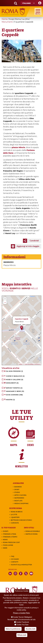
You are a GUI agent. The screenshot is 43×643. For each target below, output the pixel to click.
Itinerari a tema (9, 534)
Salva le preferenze (13, 629)
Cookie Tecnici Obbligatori (22, 617)
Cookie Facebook (22, 622)
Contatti (14, 562)
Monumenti (7, 22)
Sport (16, 489)
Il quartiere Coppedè (21, 319)
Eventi (5, 531)
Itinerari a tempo (10, 537)
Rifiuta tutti (21, 635)
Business (18, 487)
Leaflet (20, 364)
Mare (5, 548)
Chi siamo (15, 559)
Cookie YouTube (22, 624)
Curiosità (15, 523)
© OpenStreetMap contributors (32, 364)
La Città (14, 514)
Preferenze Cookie (21, 591)
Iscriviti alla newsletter (21, 565)
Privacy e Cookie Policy (21, 613)
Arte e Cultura (20, 495)
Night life (18, 501)
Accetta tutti (30, 629)
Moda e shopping (21, 503)
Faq (12, 556)
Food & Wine (8, 545)
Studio (17, 492)
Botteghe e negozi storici (21, 520)
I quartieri (15, 517)
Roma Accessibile (32, 531)
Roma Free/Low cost (11, 542)
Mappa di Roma (31, 534)
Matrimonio (19, 498)
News (5, 539)
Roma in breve (16, 512)
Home (4, 19)
